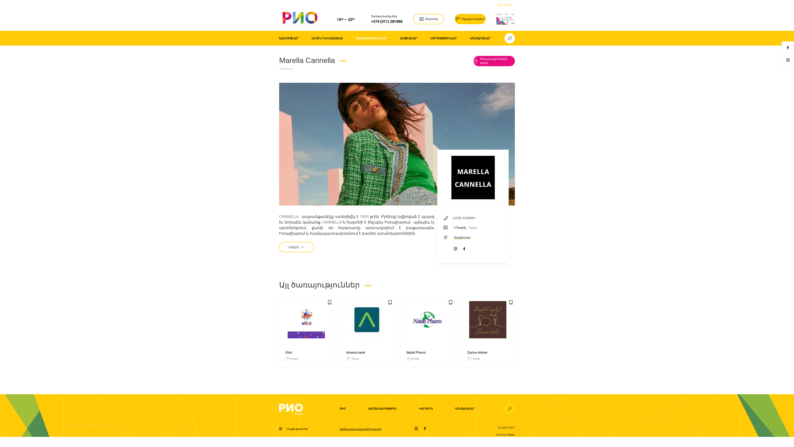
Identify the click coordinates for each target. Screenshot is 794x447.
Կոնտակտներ (480, 38)
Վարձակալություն (382, 408)
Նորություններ (443, 38)
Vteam (511, 434)
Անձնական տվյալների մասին (360, 429)
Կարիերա (426, 408)
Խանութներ (289, 38)
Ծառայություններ (371, 38)
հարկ (473, 227)
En (505, 5)
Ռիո (343, 408)
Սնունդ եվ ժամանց (327, 38)
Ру (510, 5)
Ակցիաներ (408, 38)
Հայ (500, 5)
